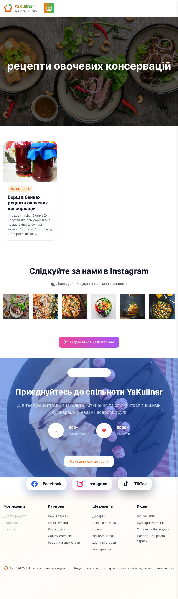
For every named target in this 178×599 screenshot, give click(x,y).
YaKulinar (24, 6)
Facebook (52, 483)
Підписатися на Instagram (92, 342)
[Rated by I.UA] (13, 579)
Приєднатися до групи (89, 461)
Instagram (97, 483)
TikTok (140, 483)
